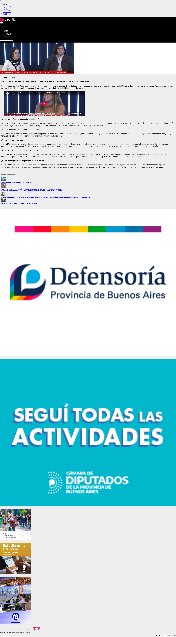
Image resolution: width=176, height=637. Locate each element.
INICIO (4, 3)
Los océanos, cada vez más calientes (16, 182)
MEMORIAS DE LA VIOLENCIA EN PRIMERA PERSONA (19, 203)
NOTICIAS (5, 4)
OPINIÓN (5, 9)
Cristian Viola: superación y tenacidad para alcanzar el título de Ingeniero (32, 189)
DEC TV (5, 15)
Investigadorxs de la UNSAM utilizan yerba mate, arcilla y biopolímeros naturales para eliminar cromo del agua (48, 197)
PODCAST (5, 7)
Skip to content (4, 0)
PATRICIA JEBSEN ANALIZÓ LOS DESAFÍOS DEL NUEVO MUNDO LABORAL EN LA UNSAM (31, 191)
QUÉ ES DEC (6, 13)
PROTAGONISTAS (7, 10)
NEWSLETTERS (7, 12)
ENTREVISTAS (7, 6)
